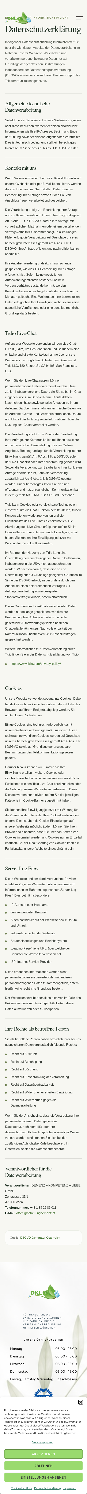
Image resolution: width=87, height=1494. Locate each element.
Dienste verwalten (42, 1442)
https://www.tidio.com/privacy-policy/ (36, 663)
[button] (81, 1402)
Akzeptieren (43, 1454)
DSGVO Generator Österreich (40, 1237)
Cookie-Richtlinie (21, 1488)
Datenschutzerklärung (47, 1488)
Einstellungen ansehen (43, 1477)
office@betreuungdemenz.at (35, 1213)
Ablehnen (43, 1466)
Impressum (69, 1488)
